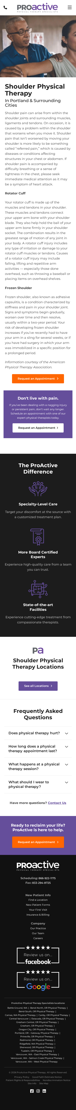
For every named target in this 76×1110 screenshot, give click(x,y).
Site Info (32, 1083)
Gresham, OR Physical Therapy (36, 1025)
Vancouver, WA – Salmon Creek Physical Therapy (36, 1058)
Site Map (43, 1083)
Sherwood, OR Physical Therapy (37, 1047)
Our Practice (38, 928)
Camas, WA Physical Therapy (20, 1015)
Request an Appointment (36, 378)
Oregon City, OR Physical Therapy (36, 1029)
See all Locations (36, 686)
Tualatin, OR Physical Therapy (36, 1051)
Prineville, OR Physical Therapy (36, 1036)
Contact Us (57, 803)
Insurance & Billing (38, 914)
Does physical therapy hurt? (34, 733)
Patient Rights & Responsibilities (23, 1080)
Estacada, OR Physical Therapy (47, 1018)
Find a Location (38, 899)
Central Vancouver (19, 1018)
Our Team (38, 933)
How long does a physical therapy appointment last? (32, 748)
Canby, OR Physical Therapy (53, 1015)
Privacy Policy (21, 1077)
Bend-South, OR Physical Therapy (36, 1011)
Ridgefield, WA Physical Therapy (37, 1043)
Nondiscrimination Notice (56, 1080)
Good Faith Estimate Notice (47, 1077)
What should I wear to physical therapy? (28, 784)
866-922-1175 (47, 878)
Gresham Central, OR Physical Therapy (36, 1022)
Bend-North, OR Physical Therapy (48, 1008)
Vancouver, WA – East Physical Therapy (36, 1054)
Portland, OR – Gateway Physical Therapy (37, 1033)
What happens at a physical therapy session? (34, 766)
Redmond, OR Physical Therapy (36, 1040)
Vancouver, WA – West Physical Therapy (37, 1061)
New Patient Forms (38, 904)
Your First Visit (38, 909)
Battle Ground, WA (17, 1008)
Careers (38, 938)
